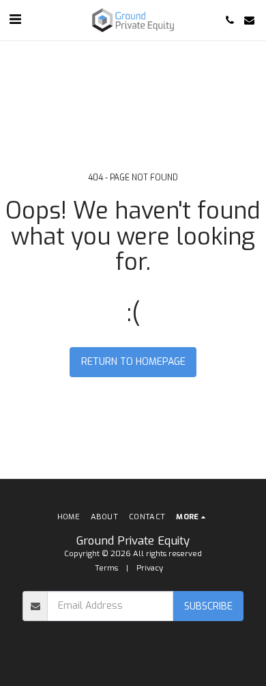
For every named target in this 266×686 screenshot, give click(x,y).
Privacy (149, 568)
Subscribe (208, 606)
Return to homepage (133, 361)
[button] (15, 19)
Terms (106, 568)
